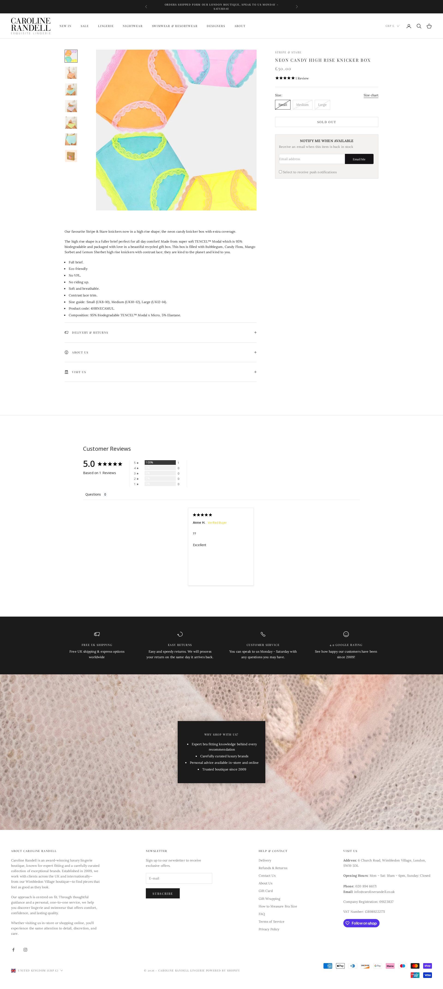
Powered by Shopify (223, 970)
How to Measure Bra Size (278, 906)
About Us (265, 883)
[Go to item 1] (71, 56)
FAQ (262, 914)
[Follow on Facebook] (13, 949)
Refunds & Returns (273, 868)
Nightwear (133, 26)
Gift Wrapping (270, 899)
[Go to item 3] (71, 89)
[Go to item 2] (71, 72)
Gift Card (266, 891)
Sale (85, 26)
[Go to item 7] (71, 155)
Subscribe (163, 893)
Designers (216, 26)
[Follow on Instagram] (25, 949)
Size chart (371, 95)
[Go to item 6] (71, 139)
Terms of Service (271, 921)
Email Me (359, 159)
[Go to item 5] (71, 122)
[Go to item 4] (71, 106)
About (239, 26)
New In (66, 26)
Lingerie (106, 26)
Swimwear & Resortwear (175, 26)
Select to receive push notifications (310, 172)
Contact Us (267, 875)
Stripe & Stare (288, 52)
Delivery (265, 860)
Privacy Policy (269, 929)
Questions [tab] (93, 494)
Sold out (326, 122)
